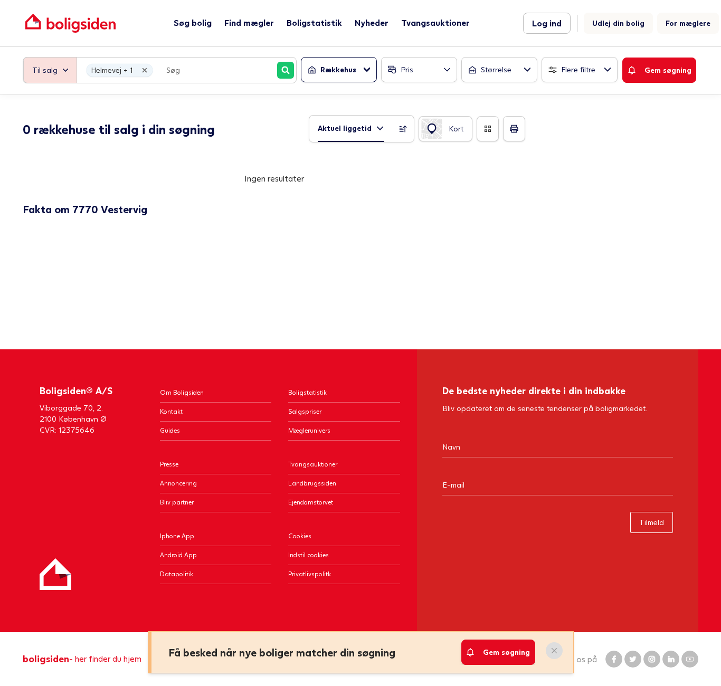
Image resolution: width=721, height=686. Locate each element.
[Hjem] (55, 574)
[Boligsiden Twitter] (632, 659)
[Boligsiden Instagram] (651, 659)
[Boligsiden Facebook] (613, 659)
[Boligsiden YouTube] (689, 659)
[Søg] (285, 70)
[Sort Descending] (403, 128)
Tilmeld (651, 522)
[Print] (514, 128)
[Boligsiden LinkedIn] (670, 659)
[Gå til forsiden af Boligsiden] (70, 23)
